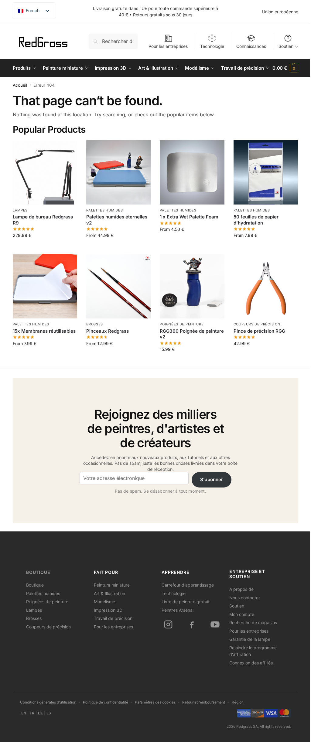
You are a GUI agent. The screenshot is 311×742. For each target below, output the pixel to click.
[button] (285, 68)
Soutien (286, 46)
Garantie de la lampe (249, 639)
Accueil (20, 85)
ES (48, 713)
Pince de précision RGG (259, 331)
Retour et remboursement (203, 702)
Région (238, 702)
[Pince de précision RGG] (266, 286)
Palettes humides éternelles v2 (116, 220)
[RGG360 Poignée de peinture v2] (192, 286)
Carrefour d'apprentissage (188, 584)
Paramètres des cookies (155, 702)
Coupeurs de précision (257, 324)
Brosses (94, 324)
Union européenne (280, 11)
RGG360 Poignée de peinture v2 (192, 334)
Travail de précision (113, 618)
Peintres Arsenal (177, 610)
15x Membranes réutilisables (44, 331)
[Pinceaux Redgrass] (118, 286)
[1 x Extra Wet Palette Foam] (192, 172)
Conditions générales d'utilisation (48, 702)
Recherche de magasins (253, 622)
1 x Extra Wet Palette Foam (189, 217)
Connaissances (251, 46)
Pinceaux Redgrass (107, 331)
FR (32, 713)
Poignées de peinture (181, 324)
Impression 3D (108, 610)
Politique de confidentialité (105, 702)
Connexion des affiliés (251, 662)
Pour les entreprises (168, 46)
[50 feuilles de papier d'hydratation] (266, 172)
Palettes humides (104, 210)
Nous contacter (244, 597)
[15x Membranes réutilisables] (45, 286)
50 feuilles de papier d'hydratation (256, 220)
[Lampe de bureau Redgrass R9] (45, 172)
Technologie (212, 46)
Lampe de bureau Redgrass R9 (43, 220)
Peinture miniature (112, 584)
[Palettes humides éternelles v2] (118, 172)
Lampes (20, 210)
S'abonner (211, 479)
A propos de (241, 589)
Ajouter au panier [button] (192, 361)
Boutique (38, 572)
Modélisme (104, 601)
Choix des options (45, 248)
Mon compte (241, 614)
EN (23, 713)
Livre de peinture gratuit (186, 601)
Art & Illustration (109, 593)
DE (40, 713)
